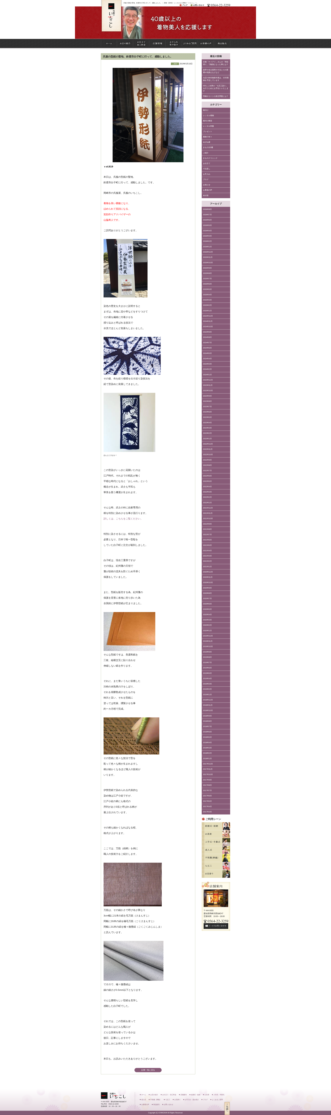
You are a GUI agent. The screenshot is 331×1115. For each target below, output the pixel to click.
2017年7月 (207, 790)
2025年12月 (208, 252)
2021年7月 (207, 535)
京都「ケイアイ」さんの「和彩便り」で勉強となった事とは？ (215, 63)
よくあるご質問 (217, 1100)
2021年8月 (207, 529)
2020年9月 (207, 588)
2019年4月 (207, 679)
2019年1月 (207, 695)
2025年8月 (207, 273)
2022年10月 (208, 455)
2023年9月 (207, 396)
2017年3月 (207, 812)
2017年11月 (208, 769)
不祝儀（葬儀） (155, 1100)
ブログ (205, 179)
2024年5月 (207, 353)
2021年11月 (208, 513)
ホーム (143, 1095)
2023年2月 (207, 433)
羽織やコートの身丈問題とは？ (215, 96)
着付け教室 (207, 121)
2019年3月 (207, 684)
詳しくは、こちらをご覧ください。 (123, 518)
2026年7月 (207, 215)
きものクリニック (210, 158)
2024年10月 (208, 327)
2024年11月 (208, 321)
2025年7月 (207, 279)
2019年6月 (207, 668)
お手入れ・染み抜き (192, 1100)
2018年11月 (208, 705)
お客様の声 (207, 190)
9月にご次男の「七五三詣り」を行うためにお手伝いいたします (215, 88)
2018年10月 (208, 710)
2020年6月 (207, 604)
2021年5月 (207, 545)
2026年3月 (207, 236)
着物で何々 (207, 137)
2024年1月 (207, 375)
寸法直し (206, 169)
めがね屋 (206, 142)
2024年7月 (207, 343)
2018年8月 (207, 721)
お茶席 (207, 1095)
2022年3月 (207, 492)
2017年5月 (207, 801)
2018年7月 (207, 726)
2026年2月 (207, 241)
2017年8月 (207, 785)
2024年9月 (207, 332)
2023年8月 (207, 401)
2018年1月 (207, 759)
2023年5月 (207, 417)
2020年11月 (208, 577)
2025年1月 (207, 311)
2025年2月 (207, 305)
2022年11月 (208, 449)
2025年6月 (207, 284)
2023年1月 (207, 439)
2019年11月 (208, 641)
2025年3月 (207, 300)
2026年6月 (207, 220)
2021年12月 (208, 508)
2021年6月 (207, 540)
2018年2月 (207, 753)
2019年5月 (207, 673)
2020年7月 (207, 599)
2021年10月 (208, 518)
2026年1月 (207, 247)
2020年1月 (207, 631)
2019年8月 (207, 657)
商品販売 (156, 1104)
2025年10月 (208, 263)
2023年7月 (207, 407)
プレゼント (207, 131)
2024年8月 (207, 337)
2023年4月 (207, 423)
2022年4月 (207, 487)
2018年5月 (207, 737)
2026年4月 (207, 231)
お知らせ (206, 185)
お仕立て (206, 163)
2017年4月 (207, 806)
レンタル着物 (208, 115)
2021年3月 (207, 556)
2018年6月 (207, 732)
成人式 (143, 1100)
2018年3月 (207, 748)
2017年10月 (208, 774)
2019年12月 (208, 636)
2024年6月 (207, 348)
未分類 (205, 195)
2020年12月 (208, 572)
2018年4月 (207, 743)
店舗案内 (183, 1095)
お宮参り (177, 1100)
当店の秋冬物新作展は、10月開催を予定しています (216, 79)
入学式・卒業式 (218, 1095)
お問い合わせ (168, 1104)
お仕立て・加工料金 (169, 1095)
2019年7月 (207, 662)
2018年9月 (207, 716)
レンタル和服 (208, 126)
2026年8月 (207, 209)
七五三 (167, 1100)
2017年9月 (207, 780)
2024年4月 (207, 359)
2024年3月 (207, 364)
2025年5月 (207, 289)
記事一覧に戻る (148, 1070)
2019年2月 (207, 689)
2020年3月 (207, 620)
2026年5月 (207, 225)
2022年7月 (207, 471)
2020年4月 (207, 615)
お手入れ (206, 174)
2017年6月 (207, 796)
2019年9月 (207, 652)
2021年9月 (207, 524)
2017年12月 (208, 764)
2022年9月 (207, 460)
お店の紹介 (154, 1095)
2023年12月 (208, 380)
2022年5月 (207, 481)
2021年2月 (207, 561)
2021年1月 (207, 567)
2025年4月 (207, 295)
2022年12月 (208, 444)
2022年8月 (207, 465)
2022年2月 (207, 497)
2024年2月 (207, 369)
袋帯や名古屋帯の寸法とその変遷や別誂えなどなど (215, 71)
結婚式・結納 (195, 1095)
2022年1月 (207, 503)
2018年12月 (208, 700)
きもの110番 (208, 147)
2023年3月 (207, 428)
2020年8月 (207, 593)
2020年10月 (208, 582)
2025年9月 (207, 268)
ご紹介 (205, 153)
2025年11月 (208, 257)
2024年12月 (208, 316)
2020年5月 (207, 609)
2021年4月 (207, 551)
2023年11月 (208, 385)
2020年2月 (207, 625)
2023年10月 (208, 391)
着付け (205, 110)
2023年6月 (207, 412)
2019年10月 (208, 646)
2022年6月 (207, 476)
